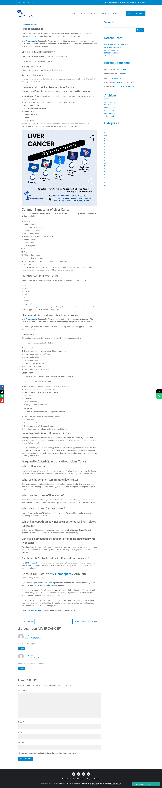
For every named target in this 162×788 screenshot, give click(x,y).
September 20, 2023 (29, 25)
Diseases (80, 779)
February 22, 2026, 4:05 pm (33, 658)
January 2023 (109, 110)
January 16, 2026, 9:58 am (33, 638)
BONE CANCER (109, 56)
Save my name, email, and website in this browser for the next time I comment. (50, 753)
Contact (96, 779)
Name (21, 722)
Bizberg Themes (115, 783)
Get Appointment (135, 13)
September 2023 (110, 102)
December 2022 (110, 113)
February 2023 (109, 108)
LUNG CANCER (27, 621)
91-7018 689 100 (112, 2)
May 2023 (107, 105)
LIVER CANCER (121, 69)
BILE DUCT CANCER (111, 50)
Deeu (27, 635)
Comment (22, 690)
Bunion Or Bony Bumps (127, 87)
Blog (105, 135)
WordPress (94, 783)
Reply (22, 649)
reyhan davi (29, 655)
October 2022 (109, 116)
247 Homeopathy (30, 41)
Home (64, 779)
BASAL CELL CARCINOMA (113, 47)
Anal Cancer (121, 74)
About (71, 779)
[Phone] (159, 396)
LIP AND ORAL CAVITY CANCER (85, 621)
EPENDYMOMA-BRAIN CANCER (123, 82)
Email (21, 732)
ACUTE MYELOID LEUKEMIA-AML (116, 44)
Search (109, 22)
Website (21, 743)
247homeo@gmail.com (129, 2)
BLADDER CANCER (111, 53)
